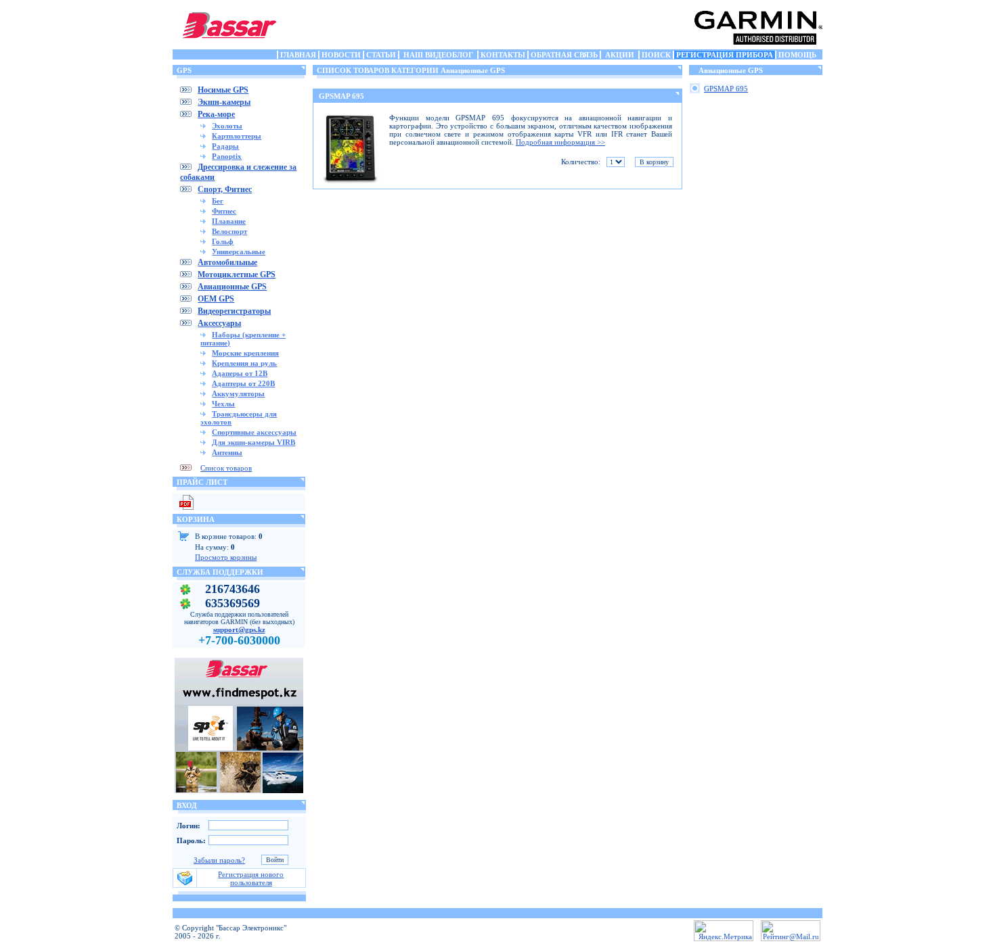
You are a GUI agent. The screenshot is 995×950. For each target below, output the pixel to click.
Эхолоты (227, 126)
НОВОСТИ (341, 55)
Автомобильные (227, 262)
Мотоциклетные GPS (236, 274)
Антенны (227, 452)
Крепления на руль (244, 363)
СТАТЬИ (381, 55)
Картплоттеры (236, 136)
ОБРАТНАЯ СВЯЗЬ (564, 55)
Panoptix (227, 156)
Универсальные (238, 251)
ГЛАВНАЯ (298, 55)
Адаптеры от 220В (243, 383)
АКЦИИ (619, 55)
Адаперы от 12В (239, 373)
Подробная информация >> (560, 142)
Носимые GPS (223, 90)
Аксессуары (219, 323)
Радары (225, 146)
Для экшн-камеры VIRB (253, 442)
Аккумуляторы (238, 393)
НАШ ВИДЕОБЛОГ (438, 55)
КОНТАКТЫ (503, 55)
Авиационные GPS (232, 286)
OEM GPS (216, 299)
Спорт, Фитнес (225, 189)
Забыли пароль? (219, 860)
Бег (217, 201)
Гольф (223, 241)
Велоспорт (229, 231)
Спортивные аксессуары (254, 432)
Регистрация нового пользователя (251, 878)
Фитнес (224, 211)
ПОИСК (656, 55)
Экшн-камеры (224, 102)
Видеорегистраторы (234, 311)
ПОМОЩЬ (797, 55)
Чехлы (223, 404)
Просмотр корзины (226, 557)
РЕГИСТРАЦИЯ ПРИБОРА (724, 55)
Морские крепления (245, 353)
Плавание (229, 221)
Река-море (216, 114)
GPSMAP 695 (341, 96)
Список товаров (226, 468)
